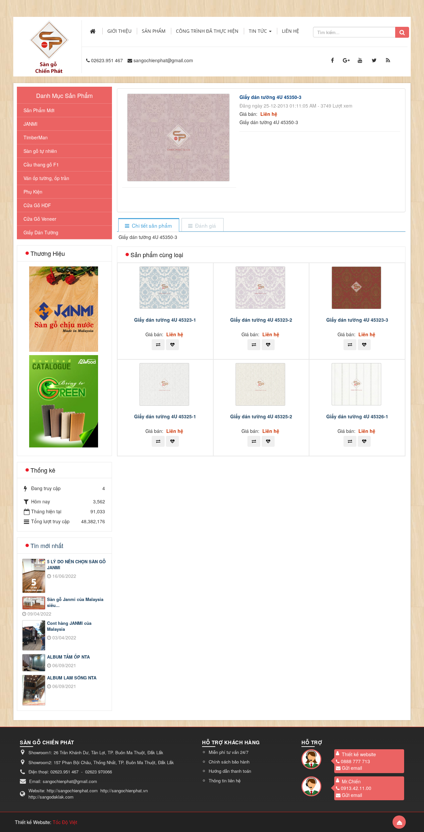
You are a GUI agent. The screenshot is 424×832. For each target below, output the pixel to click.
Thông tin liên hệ (224, 780)
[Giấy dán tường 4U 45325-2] (261, 383)
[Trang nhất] (93, 31)
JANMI (30, 123)
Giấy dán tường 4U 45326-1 (357, 416)
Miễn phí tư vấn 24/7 (228, 752)
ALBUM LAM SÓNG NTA (71, 678)
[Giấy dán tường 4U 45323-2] (261, 287)
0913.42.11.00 (356, 788)
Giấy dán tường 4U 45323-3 (357, 319)
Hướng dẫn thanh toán (230, 771)
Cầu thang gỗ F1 (41, 164)
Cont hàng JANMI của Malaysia (69, 626)
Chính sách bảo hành (229, 762)
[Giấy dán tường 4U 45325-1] (165, 383)
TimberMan (36, 137)
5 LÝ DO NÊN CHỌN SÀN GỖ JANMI (76, 565)
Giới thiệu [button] (119, 31)
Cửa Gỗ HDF (37, 205)
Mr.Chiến (351, 781)
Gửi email (352, 767)
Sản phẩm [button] (154, 31)
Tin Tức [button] (258, 31)
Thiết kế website (359, 754)
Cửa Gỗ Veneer (40, 218)
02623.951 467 (107, 60)
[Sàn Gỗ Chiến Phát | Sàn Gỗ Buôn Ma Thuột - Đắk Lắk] (49, 39)
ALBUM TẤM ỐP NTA (68, 657)
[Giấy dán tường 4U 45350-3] (179, 136)
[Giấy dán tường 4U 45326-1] (357, 383)
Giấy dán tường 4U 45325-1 (165, 416)
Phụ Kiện (33, 191)
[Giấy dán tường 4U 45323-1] (165, 287)
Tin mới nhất (46, 545)
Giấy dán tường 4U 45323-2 (261, 319)
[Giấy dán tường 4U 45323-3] (357, 287)
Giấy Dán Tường (41, 232)
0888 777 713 (355, 761)
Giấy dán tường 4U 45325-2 (261, 416)
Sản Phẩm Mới (39, 110)
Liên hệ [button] (290, 31)
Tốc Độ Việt (65, 822)
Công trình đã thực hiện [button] (207, 31)
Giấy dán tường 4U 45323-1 (165, 319)
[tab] (149, 225)
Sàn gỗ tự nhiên (40, 151)
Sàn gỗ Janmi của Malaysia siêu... (75, 602)
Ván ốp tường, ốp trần (46, 178)
